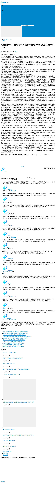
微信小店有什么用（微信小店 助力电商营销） (14, 340)
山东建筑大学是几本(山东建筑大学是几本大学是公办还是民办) (18, 435)
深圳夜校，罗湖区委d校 (9, 440)
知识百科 (13, 190)
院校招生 (13, 237)
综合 (4, 202)
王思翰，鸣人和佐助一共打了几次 (11, 374)
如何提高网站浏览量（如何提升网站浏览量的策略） (15, 333)
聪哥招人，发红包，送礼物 (9, 352)
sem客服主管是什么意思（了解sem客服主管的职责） (16, 338)
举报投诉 (5, 455)
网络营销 (5, 13)
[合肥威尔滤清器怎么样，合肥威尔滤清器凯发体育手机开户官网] (19, 399)
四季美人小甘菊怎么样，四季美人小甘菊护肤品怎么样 (16, 369)
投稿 (37, 28)
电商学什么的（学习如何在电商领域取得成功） (14, 335)
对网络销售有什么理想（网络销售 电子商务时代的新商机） (17, 336)
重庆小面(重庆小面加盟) (9, 363)
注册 (38, 27)
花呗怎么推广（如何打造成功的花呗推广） (13, 341)
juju (1, 51)
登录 (36, 27)
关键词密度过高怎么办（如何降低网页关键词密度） (15, 331)
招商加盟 (5, 12)
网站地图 (5, 453)
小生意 (5, 10)
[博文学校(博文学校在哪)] (19, 427)
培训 (4, 8)
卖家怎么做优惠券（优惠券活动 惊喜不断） (13, 343)
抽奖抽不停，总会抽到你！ (9, 446)
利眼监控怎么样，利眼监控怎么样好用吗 (13, 358)
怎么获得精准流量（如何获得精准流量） (13, 345)
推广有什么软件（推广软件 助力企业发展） (13, 346)
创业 (4, 7)
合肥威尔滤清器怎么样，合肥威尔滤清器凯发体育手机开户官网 (18, 402)
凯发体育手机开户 (5, 2)
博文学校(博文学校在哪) (9, 429)
